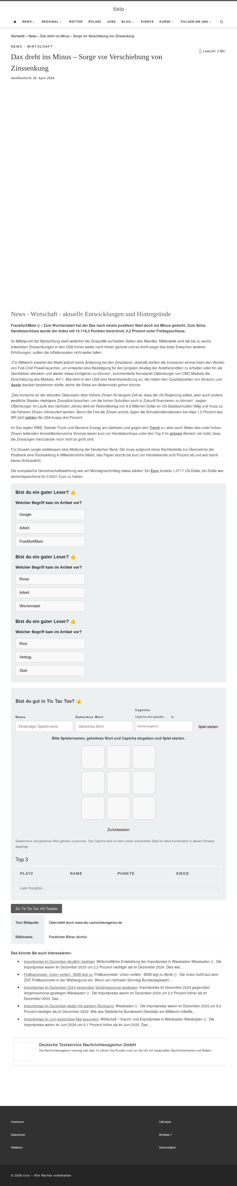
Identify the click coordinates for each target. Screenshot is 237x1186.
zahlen (31, 417)
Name (20, 717)
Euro (155, 470)
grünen (176, 433)
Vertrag (25, 657)
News (32, 36)
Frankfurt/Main (31, 541)
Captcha (142, 710)
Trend (155, 427)
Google (25, 515)
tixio (26, 1175)
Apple (16, 384)
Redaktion (16, 1147)
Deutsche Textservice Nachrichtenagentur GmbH (87, 1045)
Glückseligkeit (167, 1147)
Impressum (17, 1122)
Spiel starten (208, 726)
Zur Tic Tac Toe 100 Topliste (36, 908)
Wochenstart (29, 606)
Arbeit (24, 528)
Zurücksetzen (118, 829)
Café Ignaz (165, 1122)
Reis (23, 644)
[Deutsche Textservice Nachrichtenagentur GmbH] (23, 1051)
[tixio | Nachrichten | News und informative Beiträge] (118, 8)
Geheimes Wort (89, 717)
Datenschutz (18, 1134)
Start (23, 670)
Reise (24, 579)
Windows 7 (165, 1134)
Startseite (18, 36)
